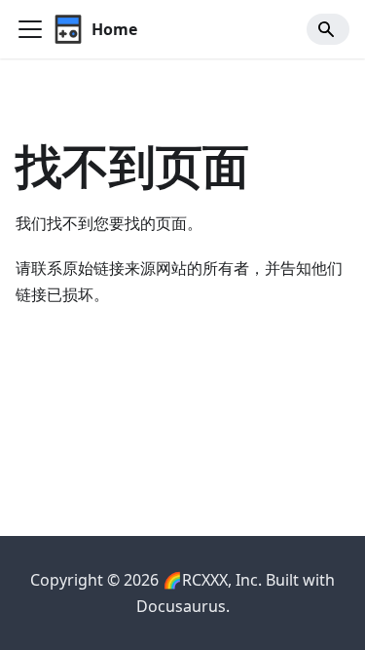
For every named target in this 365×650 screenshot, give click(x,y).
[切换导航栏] (30, 29)
